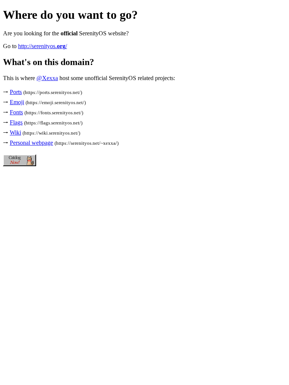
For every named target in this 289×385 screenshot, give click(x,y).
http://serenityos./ (42, 46)
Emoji (17, 102)
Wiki (15, 132)
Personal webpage (31, 142)
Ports (16, 92)
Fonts (16, 112)
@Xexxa (47, 78)
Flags (16, 122)
